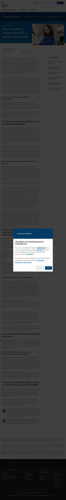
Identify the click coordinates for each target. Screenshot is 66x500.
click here (30, 254)
